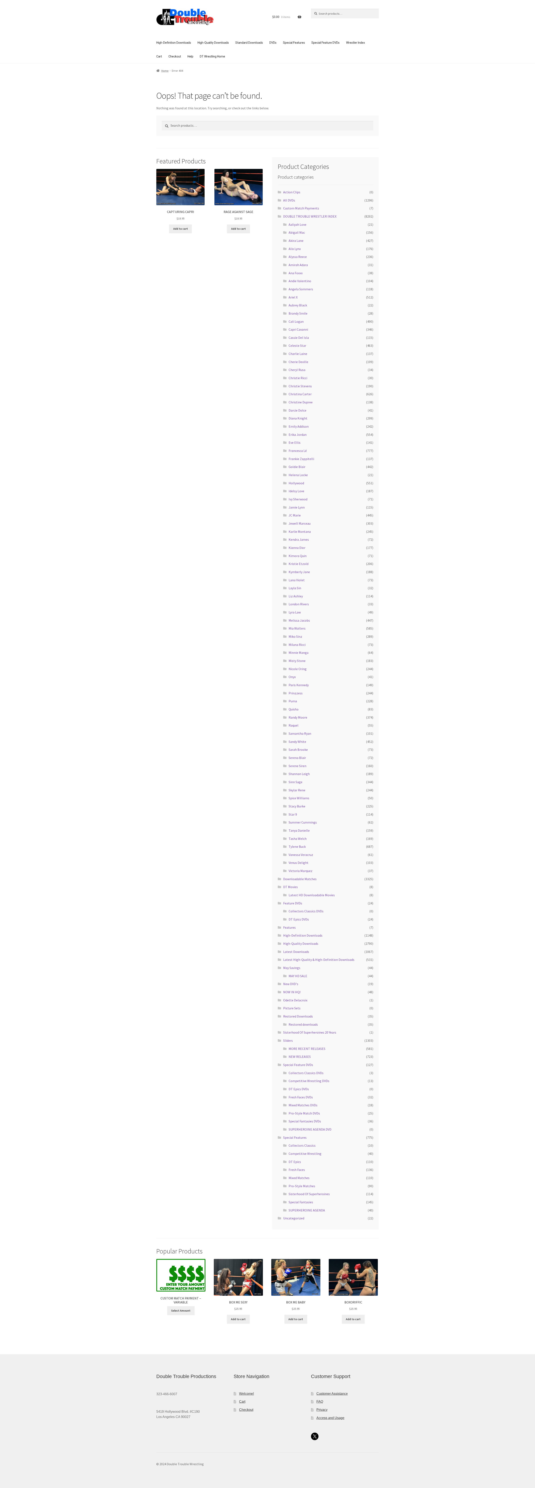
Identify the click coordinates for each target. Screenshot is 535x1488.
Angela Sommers (301, 289)
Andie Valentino (300, 281)
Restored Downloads (298, 1016)
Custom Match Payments (301, 208)
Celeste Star (297, 345)
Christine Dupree (301, 402)
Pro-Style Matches (302, 1186)
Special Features (294, 42)
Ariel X (293, 297)
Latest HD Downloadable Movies (312, 895)
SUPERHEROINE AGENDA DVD (310, 1129)
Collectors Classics (302, 1145)
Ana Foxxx (296, 273)
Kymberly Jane (299, 572)
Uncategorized (293, 1218)
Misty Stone (297, 661)
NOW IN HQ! (292, 992)
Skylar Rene (297, 790)
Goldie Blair (297, 467)
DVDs (272, 42)
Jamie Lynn (297, 507)
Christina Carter (300, 394)
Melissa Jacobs (299, 620)
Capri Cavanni (298, 329)
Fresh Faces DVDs (301, 1097)
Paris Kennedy (299, 685)
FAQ (319, 1401)
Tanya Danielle (299, 830)
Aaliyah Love (297, 224)
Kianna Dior (297, 548)
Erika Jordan (298, 434)
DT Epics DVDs (299, 919)
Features (289, 927)
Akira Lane (296, 240)
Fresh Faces (297, 1170)
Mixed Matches (299, 1178)
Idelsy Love (296, 491)
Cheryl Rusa (297, 370)
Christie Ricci (298, 378)
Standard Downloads (249, 42)
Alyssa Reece (298, 257)
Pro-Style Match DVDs (304, 1113)
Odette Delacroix (295, 1000)
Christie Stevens (300, 386)
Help (190, 56)
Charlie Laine (298, 354)
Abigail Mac (297, 232)
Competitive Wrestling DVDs (309, 1081)
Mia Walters (297, 628)
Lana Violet (297, 580)
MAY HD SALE (298, 976)
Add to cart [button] (180, 229)
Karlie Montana (300, 531)
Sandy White (297, 742)
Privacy (321, 1409)
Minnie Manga (298, 652)
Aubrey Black (298, 305)
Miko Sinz (295, 636)
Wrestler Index (355, 42)
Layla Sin (295, 588)
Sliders (288, 1040)
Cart (159, 56)
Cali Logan (296, 321)
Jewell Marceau (300, 523)
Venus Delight (298, 863)
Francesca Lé (298, 451)
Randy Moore (298, 717)
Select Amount (180, 1310)
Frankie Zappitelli (301, 459)
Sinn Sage (295, 782)
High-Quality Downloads (213, 42)
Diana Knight (298, 418)
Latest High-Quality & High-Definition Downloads (318, 960)
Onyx (292, 677)
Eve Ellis (295, 442)
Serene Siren (297, 766)
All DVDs (289, 200)
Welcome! (246, 1393)
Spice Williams (299, 798)
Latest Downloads (296, 952)
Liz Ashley (296, 596)
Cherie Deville (298, 362)
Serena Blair (297, 758)
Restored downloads (303, 1024)
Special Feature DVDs (325, 42)
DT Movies (290, 887)
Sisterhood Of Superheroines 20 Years (309, 1032)
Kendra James (299, 539)
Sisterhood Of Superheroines (309, 1194)
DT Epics (295, 1162)
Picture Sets (292, 1008)
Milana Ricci (297, 645)
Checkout (174, 56)
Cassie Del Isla (299, 337)
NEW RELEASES (300, 1056)
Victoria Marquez (300, 871)
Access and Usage (330, 1418)
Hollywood (296, 483)
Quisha (293, 709)
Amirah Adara (298, 265)
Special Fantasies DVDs (305, 1121)
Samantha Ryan (300, 733)
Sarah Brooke (298, 749)
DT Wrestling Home (212, 56)
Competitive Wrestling (305, 1153)
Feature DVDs (292, 903)
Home (165, 71)
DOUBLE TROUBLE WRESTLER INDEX (309, 216)
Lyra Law (295, 612)
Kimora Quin (298, 556)
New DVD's (290, 984)
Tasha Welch (298, 838)
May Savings (291, 968)
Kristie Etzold (298, 564)
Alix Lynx (295, 249)
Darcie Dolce (297, 410)
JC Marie (295, 515)
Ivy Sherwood (298, 499)
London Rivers (299, 604)
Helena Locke (298, 475)
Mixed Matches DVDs (303, 1105)
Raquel (293, 725)
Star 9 (293, 814)
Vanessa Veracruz (301, 855)
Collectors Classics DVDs (306, 911)
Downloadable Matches (300, 879)
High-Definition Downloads (173, 42)
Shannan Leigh (299, 774)
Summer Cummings (303, 822)
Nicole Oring (298, 669)
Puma (293, 701)
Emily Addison (299, 426)
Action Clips (291, 192)
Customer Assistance (332, 1393)
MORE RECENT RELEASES (307, 1049)
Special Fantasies (301, 1202)
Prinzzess (296, 693)
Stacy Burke (297, 806)
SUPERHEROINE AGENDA (307, 1210)
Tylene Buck (297, 846)
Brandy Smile (298, 313)
